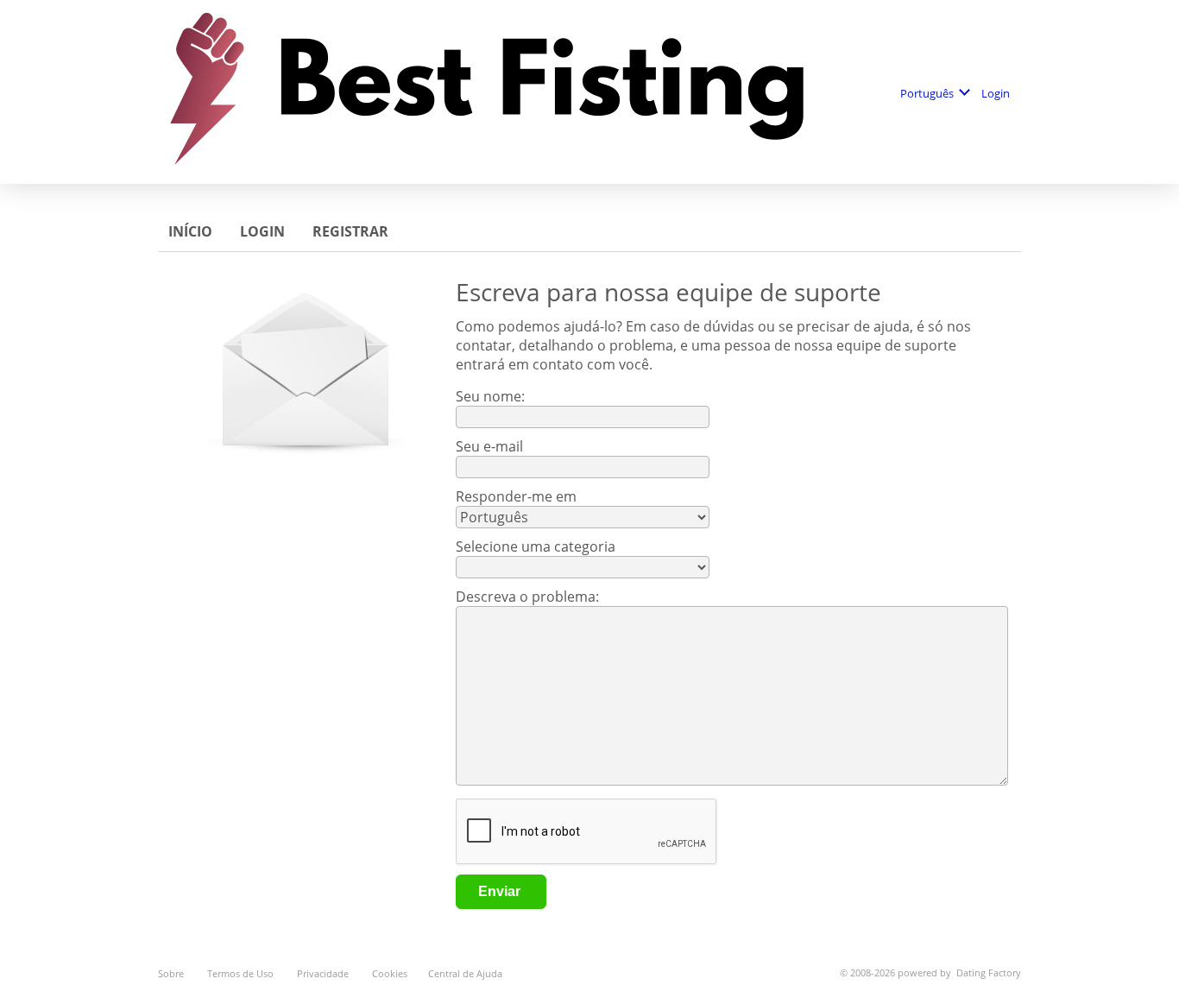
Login (996, 93)
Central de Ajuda (465, 973)
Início (192, 231)
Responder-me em (516, 496)
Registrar (352, 231)
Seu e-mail (489, 446)
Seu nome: (492, 396)
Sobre (172, 973)
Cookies (389, 973)
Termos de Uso (241, 973)
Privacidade (324, 973)
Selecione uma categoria (535, 546)
